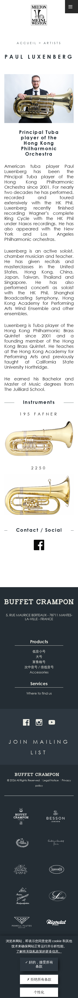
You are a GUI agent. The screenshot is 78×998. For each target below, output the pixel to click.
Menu (71, 6)
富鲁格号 (39, 662)
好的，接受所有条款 (40, 964)
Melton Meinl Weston (39, 17)
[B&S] (21, 843)
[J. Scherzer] (21, 896)
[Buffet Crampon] (21, 816)
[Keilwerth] (56, 869)
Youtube (52, 722)
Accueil (27, 43)
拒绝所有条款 (40, 979)
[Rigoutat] (56, 922)
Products (39, 641)
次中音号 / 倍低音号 (39, 667)
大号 (39, 656)
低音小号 (39, 651)
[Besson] (56, 816)
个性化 (39, 992)
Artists (53, 43)
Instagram (39, 722)
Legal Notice (51, 780)
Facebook (39, 545)
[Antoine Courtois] (56, 843)
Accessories (39, 672)
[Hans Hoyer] (21, 869)
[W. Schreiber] (56, 896)
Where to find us (39, 693)
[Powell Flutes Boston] (21, 922)
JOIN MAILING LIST (39, 746)
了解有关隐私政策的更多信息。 (39, 951)
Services (39, 683)
